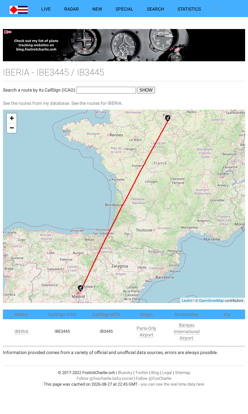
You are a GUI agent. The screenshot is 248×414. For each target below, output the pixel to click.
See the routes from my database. (36, 103)
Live (46, 9)
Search (155, 9)
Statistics (189, 9)
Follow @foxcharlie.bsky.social (105, 378)
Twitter (141, 372)
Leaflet (187, 300)
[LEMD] (80, 288)
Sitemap (182, 372)
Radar (71, 9)
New (97, 9)
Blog (155, 372)
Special (124, 9)
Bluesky (125, 372)
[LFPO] (167, 118)
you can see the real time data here (172, 384)
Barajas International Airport (187, 331)
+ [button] (12, 118)
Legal (167, 372)
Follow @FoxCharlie (153, 378)
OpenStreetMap (211, 300)
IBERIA (21, 331)
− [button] (12, 128)
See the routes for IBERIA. (97, 103)
